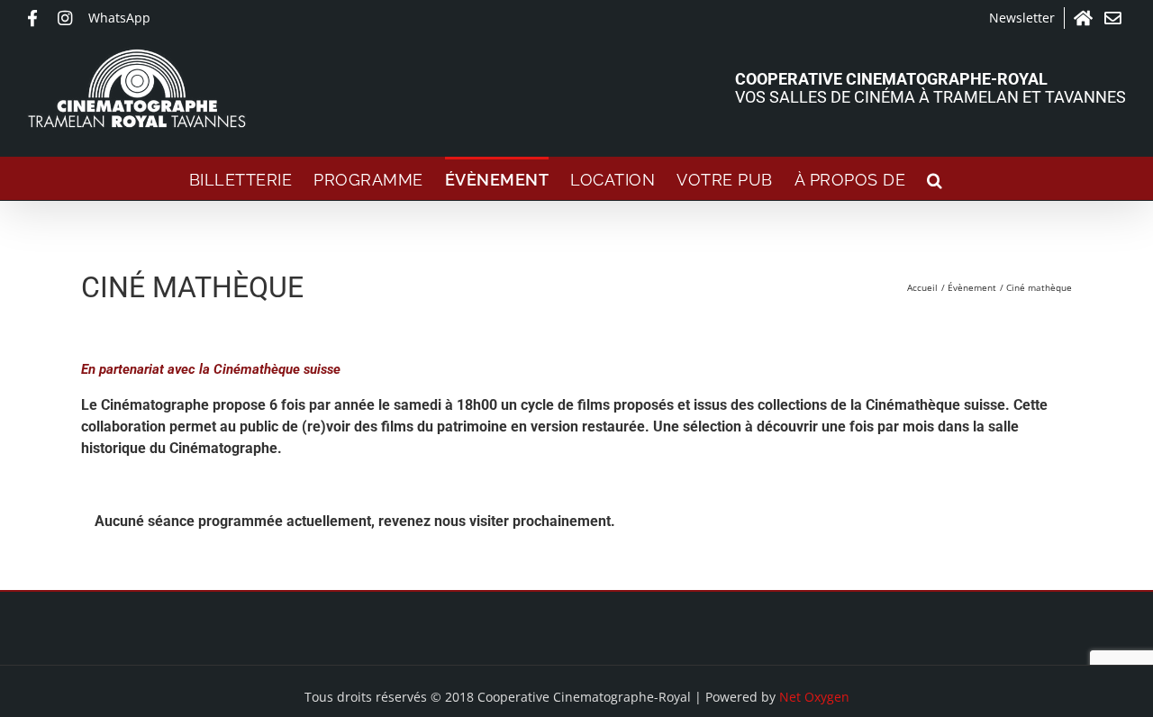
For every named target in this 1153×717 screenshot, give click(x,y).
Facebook (38, 18)
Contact (1115, 18)
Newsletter (1022, 17)
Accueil (1084, 18)
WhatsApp (119, 17)
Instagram (68, 18)
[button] (935, 178)
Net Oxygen (814, 696)
